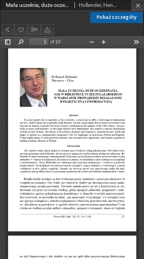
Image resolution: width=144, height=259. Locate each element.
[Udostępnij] (7, 29)
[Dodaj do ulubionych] (20, 29)
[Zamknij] (137, 5)
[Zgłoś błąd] (47, 29)
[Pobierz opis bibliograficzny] (34, 29)
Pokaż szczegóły (116, 17)
